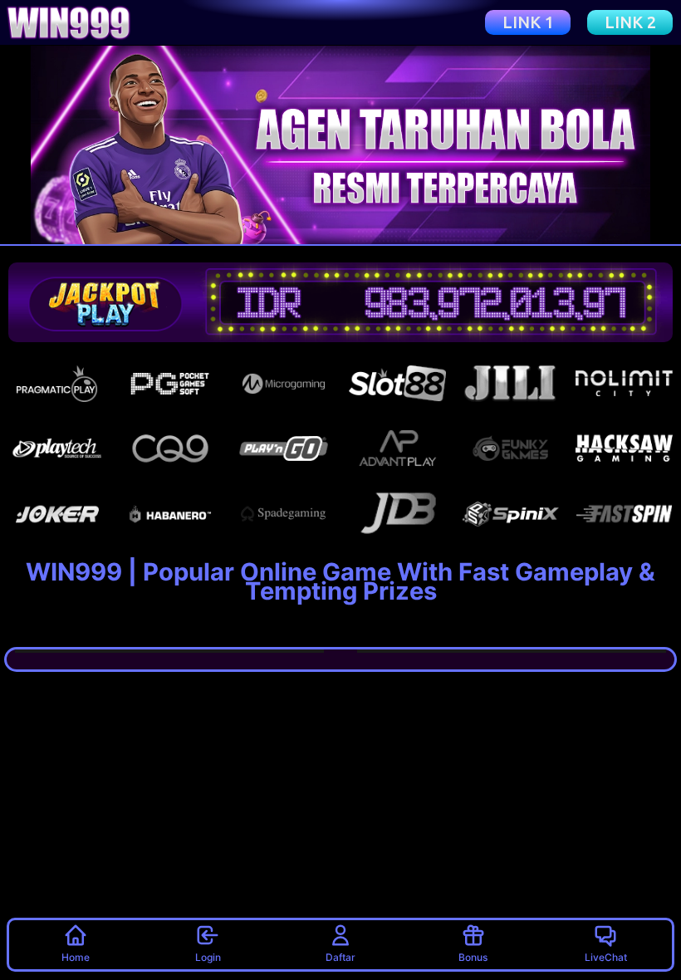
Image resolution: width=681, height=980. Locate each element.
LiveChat (606, 957)
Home (75, 957)
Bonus (472, 957)
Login (208, 957)
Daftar (340, 957)
